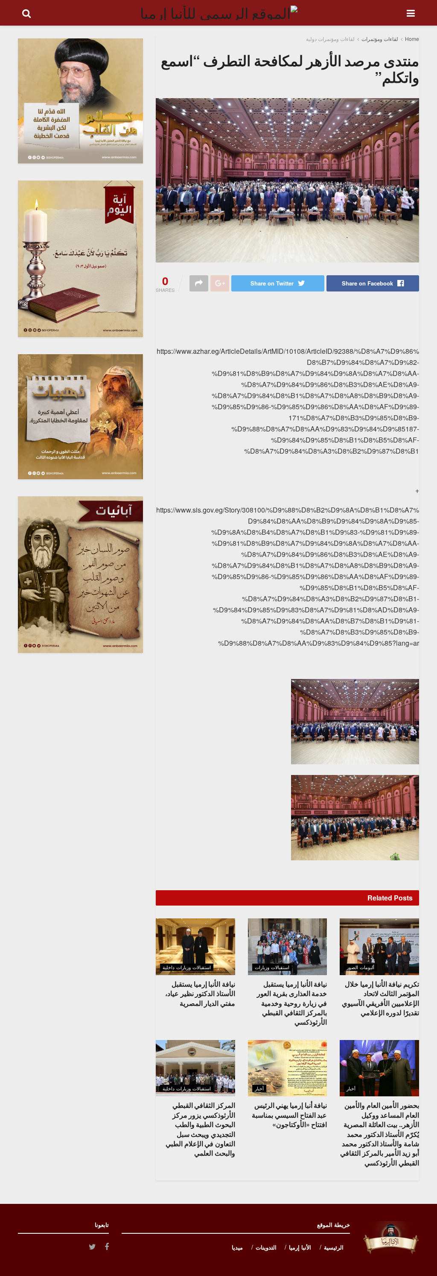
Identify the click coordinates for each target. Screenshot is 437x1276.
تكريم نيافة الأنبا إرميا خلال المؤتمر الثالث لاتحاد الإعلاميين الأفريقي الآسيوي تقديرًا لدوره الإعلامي (380, 998)
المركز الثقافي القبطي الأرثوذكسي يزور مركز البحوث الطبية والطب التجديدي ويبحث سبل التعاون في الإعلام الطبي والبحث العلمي (200, 1129)
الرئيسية (334, 1247)
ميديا (237, 1247)
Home (412, 38)
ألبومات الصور (360, 967)
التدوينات (266, 1247)
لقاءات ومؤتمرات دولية (330, 38)
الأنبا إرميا (300, 1247)
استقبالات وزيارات (272, 967)
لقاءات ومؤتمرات (379, 38)
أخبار (351, 1088)
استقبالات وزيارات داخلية (187, 967)
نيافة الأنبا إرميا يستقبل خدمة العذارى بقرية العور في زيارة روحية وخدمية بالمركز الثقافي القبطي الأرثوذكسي (292, 1003)
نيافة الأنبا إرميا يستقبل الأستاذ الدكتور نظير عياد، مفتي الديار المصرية (200, 993)
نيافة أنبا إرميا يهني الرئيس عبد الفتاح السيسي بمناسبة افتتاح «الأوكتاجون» (289, 1114)
